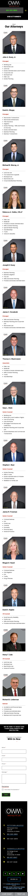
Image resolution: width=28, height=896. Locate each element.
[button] (25, 10)
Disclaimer (5, 786)
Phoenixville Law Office (15, 848)
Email (4, 755)
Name (4, 747)
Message (4, 772)
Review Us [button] (14, 879)
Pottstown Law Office (15, 825)
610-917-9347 (12, 857)
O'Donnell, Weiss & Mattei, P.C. (13, 883)
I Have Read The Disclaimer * (12, 789)
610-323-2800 (11, 10)
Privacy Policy (16, 887)
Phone (4, 764)
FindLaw (20, 888)
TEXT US (21, 894)
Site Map (11, 887)
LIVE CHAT (7, 894)
